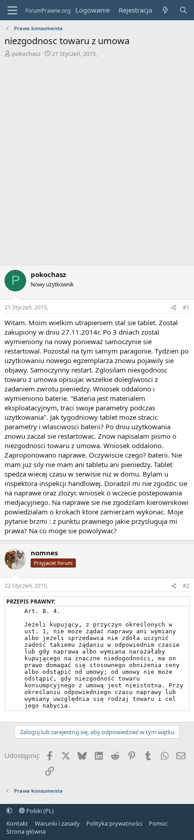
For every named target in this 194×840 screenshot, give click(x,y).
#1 (186, 307)
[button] (9, 811)
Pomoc (158, 823)
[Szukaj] (183, 10)
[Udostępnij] (174, 308)
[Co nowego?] (165, 10)
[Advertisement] (97, 159)
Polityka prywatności (114, 823)
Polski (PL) (39, 811)
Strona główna (26, 831)
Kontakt (17, 823)
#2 (186, 586)
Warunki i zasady (57, 823)
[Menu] (12, 10)
